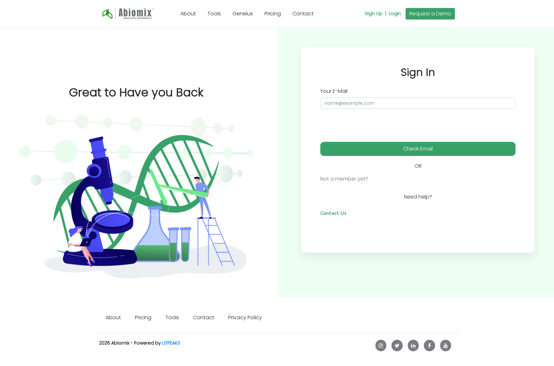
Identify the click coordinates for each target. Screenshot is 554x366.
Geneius (242, 13)
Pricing (272, 13)
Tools (214, 13)
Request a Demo (430, 13)
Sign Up (375, 13)
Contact (303, 13)
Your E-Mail (334, 91)
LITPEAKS (171, 343)
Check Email (418, 148)
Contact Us (333, 213)
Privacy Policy (245, 317)
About (189, 13)
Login (395, 13)
